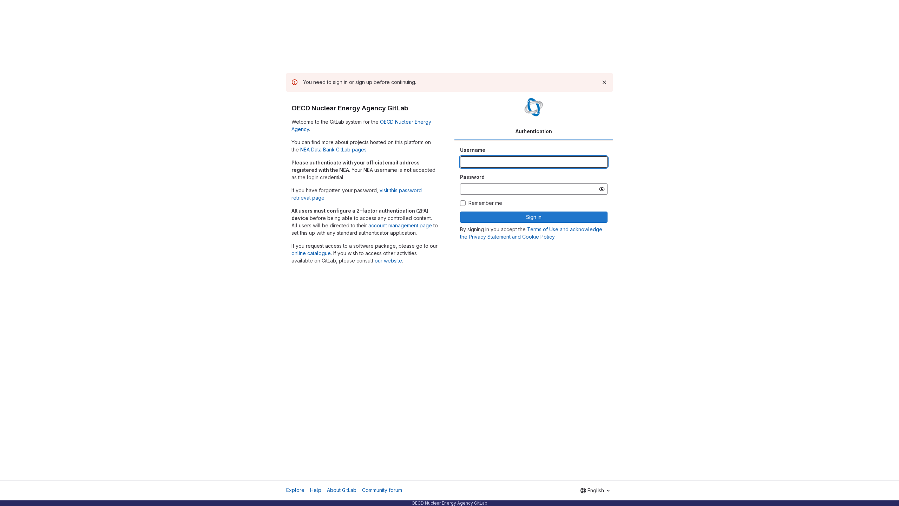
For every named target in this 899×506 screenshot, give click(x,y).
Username (472, 150)
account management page (400, 225)
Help (315, 490)
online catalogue (311, 253)
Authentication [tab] (534, 131)
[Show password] (602, 189)
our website (388, 261)
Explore (295, 490)
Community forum (382, 490)
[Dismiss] (604, 82)
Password (472, 177)
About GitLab (341, 490)
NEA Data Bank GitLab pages (333, 150)
